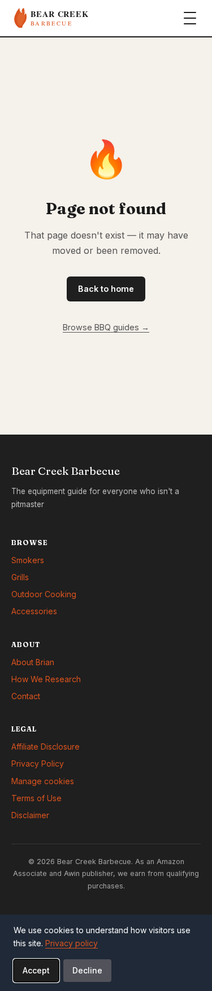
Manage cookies (42, 781)
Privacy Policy (37, 763)
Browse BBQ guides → (106, 327)
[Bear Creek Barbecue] (70, 18)
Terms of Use (36, 798)
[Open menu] (190, 18)
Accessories (34, 611)
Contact (25, 696)
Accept (36, 970)
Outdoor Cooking (43, 594)
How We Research (46, 679)
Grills (20, 577)
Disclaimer (30, 815)
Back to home (106, 289)
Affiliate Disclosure (45, 746)
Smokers (27, 560)
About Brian (32, 662)
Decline (87, 970)
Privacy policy (71, 943)
